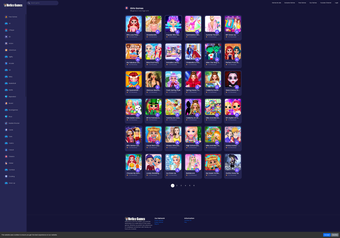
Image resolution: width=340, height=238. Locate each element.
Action (11, 43)
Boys (10, 117)
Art (10, 70)
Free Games (13, 17)
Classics (11, 156)
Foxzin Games (159, 220)
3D (10, 37)
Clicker (11, 163)
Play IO (157, 224)
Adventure (12, 50)
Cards (11, 130)
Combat (12, 170)
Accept (327, 235)
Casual (11, 150)
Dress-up (12, 183)
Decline (334, 235)
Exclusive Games (290, 3)
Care (10, 136)
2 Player (11, 30)
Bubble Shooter (14, 123)
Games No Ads (276, 3)
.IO (10, 23)
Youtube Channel (325, 3)
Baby (10, 77)
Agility (11, 57)
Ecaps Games (159, 222)
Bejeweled (12, 97)
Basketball (12, 83)
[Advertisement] (183, 199)
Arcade (11, 63)
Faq (185, 222)
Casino (11, 143)
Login (336, 3)
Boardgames (13, 110)
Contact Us (187, 220)
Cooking (12, 176)
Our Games (313, 3)
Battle (11, 90)
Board (11, 103)
